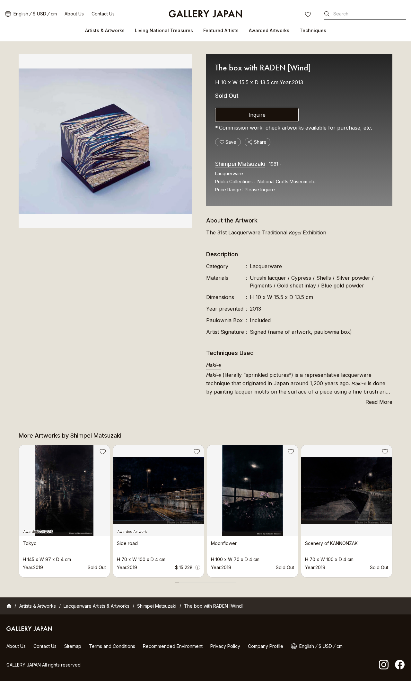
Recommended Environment (173, 646)
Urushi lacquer (269, 278)
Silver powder (354, 278)
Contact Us (103, 13)
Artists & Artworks (105, 30)
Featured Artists (221, 30)
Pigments (262, 285)
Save (102, 452)
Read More (378, 402)
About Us (74, 13)
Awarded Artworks (269, 30)
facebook (400, 664)
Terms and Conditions (112, 646)
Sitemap (72, 646)
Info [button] (197, 567)
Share (260, 142)
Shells (324, 278)
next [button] (392, 509)
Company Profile (265, 646)
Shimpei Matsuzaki (240, 163)
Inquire (257, 115)
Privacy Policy (225, 646)
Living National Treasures (164, 30)
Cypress (302, 278)
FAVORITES (308, 15)
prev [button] (18, 509)
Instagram (384, 664)
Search (340, 13)
